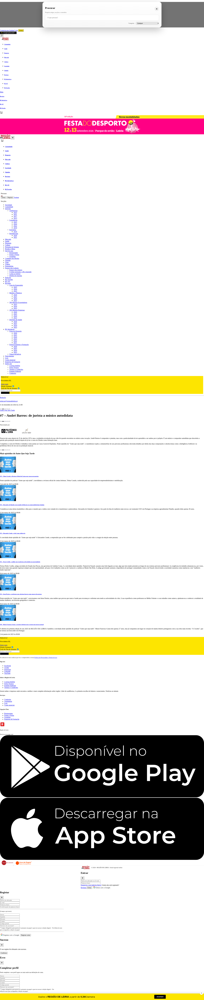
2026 (15, 235)
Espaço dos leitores (15, 270)
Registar (10, 197)
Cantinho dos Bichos (12, 258)
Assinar (12, 30)
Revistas (8, 283)
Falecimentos (9, 356)
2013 (15, 218)
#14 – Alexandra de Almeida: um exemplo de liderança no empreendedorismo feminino (22, 504)
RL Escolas (9, 279)
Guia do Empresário (16, 285)
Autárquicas (13, 211)
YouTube (7, 673)
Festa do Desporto (15, 331)
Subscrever (5, 393)
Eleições (8, 209)
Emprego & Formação (12, 362)
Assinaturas (8, 701)
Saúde (7, 241)
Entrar (21, 30)
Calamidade (9, 207)
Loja (16, 30)
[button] (102, 92)
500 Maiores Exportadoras (18, 302)
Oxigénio (12, 256)
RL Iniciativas (9, 329)
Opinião (8, 260)
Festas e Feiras (14, 255)
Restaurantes (13, 253)
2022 (15, 226)
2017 (15, 216)
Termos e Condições (16, 369)
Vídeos (7, 264)
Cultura (7, 245)
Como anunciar (10, 360)
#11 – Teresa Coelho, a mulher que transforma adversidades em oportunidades (20, 561)
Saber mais (4, 384)
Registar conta (25, 935)
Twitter (6, 668)
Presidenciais (13, 233)
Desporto (8, 243)
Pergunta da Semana (12, 247)
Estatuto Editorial (15, 371)
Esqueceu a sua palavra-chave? (91, 885)
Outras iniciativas (15, 354)
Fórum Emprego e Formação (19, 344)
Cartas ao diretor (14, 274)
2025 (15, 212)
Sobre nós (8, 364)
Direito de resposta (15, 276)
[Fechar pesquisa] (156, 9)
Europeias (12, 230)
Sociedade (8, 205)
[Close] (82, 878)
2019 (15, 228)
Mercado (8, 239)
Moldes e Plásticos (15, 293)
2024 (15, 224)
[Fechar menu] (12, 138)
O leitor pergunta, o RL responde (20, 272)
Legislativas (13, 220)
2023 (15, 291)
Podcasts (8, 277)
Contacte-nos (4, 30)
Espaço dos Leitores (12, 268)
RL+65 (7, 281)
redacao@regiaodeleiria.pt (9, 401)
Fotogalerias (9, 266)
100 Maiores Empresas (17, 310)
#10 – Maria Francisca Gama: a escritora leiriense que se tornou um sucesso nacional (22, 624)
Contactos (12, 373)
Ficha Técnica (14, 367)
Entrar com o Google (102, 888)
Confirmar (4, 953)
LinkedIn (7, 671)
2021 (15, 214)
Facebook (7, 666)
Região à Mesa (10, 249)
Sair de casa (9, 251)
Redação (3, 397)
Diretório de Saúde (15, 320)
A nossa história (14, 366)
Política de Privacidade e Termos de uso (45, 657)
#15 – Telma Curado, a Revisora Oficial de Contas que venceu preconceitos (19, 476)
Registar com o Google (11, 935)
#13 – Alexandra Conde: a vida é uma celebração (12, 533)
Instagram (7, 669)
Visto (7, 262)
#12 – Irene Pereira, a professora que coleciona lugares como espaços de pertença (21, 594)
